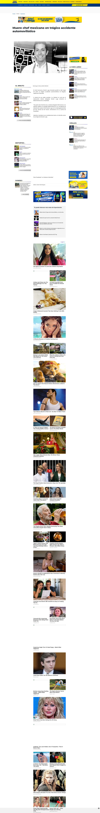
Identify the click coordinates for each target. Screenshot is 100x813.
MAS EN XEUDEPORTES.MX (25, 170)
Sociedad (72, 1)
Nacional (42, 1)
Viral (36, 5)
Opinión (44, 5)
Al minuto (20, 5)
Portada (20, 1)
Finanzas (26, 5)
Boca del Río (32, 1)
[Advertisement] (23, 131)
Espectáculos (66, 1)
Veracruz (25, 1)
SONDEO (18, 180)
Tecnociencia (78, 1)
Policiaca (60, 1)
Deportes (55, 1)
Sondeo (48, 5)
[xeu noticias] (14, 1)
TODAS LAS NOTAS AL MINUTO (24, 120)
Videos (39, 5)
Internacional (48, 1)
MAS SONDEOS (26, 194)
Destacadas (31, 5)
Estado (37, 1)
